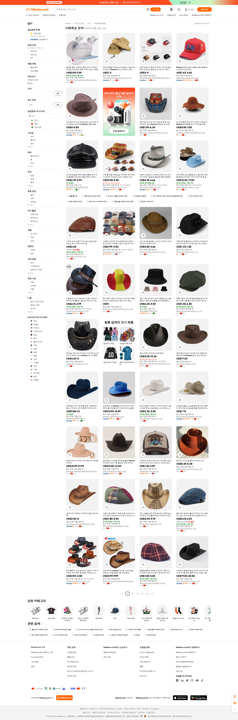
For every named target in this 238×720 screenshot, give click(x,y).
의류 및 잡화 (79, 23)
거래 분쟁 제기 (145, 662)
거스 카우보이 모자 (61, 635)
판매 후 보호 (72, 666)
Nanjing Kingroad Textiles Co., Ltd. (189, 311)
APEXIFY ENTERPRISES (75, 418)
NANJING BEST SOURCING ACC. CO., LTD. (156, 78)
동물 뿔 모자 (73, 196)
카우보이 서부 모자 (147, 201)
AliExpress (84, 709)
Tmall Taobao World (106, 709)
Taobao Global (129, 709)
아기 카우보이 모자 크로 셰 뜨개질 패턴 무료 (167, 196)
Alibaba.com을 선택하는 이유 (42, 652)
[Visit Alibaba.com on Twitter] (187, 680)
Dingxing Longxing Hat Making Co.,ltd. (190, 133)
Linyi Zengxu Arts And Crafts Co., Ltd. (117, 78)
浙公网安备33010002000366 (159, 716)
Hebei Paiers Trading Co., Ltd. (187, 78)
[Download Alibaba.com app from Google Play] (198, 697)
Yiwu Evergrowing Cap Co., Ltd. (115, 187)
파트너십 (179, 671)
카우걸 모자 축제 (140, 196)
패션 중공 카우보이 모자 (156, 629)
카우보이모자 (151, 635)
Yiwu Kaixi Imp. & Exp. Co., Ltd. (77, 311)
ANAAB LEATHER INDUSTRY (77, 187)
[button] (147, 9)
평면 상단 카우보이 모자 (93, 196)
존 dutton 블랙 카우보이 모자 (117, 196)
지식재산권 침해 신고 (148, 671)
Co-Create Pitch (37, 657)
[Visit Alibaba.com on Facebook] (177, 680)
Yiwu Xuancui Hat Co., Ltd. (76, 256)
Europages (155, 709)
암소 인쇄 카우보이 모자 (40, 635)
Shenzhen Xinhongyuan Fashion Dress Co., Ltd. (156, 364)
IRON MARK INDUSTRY (148, 311)
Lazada (119, 709)
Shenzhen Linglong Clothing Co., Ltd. (154, 133)
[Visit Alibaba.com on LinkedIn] (182, 680)
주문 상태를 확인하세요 (185, 662)
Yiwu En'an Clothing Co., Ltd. (187, 252)
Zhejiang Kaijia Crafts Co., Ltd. (187, 187)
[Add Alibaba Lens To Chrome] (64, 697)
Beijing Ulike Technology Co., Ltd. (189, 416)
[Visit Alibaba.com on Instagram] (192, 680)
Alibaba (68, 23)
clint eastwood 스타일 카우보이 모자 (90, 629)
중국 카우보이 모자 (75, 201)
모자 (89, 23)
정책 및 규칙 (72, 676)
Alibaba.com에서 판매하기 (186, 652)
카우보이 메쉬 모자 (196, 629)
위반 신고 (143, 676)
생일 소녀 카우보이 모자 (40, 629)
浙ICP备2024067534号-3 (182, 716)
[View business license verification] (141, 716)
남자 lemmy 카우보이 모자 (98, 201)
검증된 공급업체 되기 (184, 666)
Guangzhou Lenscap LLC (112, 252)
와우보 (137, 635)
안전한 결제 (71, 652)
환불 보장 (70, 657)
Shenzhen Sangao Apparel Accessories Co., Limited (82, 80)
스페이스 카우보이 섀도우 (119, 635)
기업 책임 (34, 662)
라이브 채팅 (144, 657)
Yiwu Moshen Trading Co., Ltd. (151, 418)
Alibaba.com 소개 (38, 647)
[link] (235, 696)
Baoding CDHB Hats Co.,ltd (113, 416)
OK (58, 93)
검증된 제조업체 (109, 652)
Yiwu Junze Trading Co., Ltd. (150, 187)
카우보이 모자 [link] (100, 23)
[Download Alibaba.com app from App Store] (180, 697)
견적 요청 (107, 657)
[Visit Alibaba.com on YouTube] (197, 680)
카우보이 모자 (99, 635)
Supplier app (120, 698)
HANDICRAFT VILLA (74, 133)
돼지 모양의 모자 (115, 629)
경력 (32, 666)
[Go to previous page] (122, 593)
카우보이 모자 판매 (134, 629)
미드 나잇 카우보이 (81, 635)
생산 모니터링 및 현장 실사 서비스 (80, 671)
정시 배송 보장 (72, 662)
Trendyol (145, 709)
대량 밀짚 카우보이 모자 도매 (123, 201)
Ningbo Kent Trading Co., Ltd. (77, 364)
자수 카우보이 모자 (196, 196)
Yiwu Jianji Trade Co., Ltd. (185, 364)
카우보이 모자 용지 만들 (63, 629)
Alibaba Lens (44, 698)
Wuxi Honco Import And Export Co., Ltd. (118, 309)
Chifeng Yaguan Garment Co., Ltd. (152, 252)
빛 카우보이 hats (177, 629)
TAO (138, 709)
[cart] (179, 10)
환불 (141, 666)
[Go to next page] (152, 593)
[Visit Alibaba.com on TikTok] (202, 680)
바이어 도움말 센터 (147, 652)
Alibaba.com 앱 (142, 698)
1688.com (93, 709)
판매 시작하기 (181, 657)
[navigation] (45, 309)
